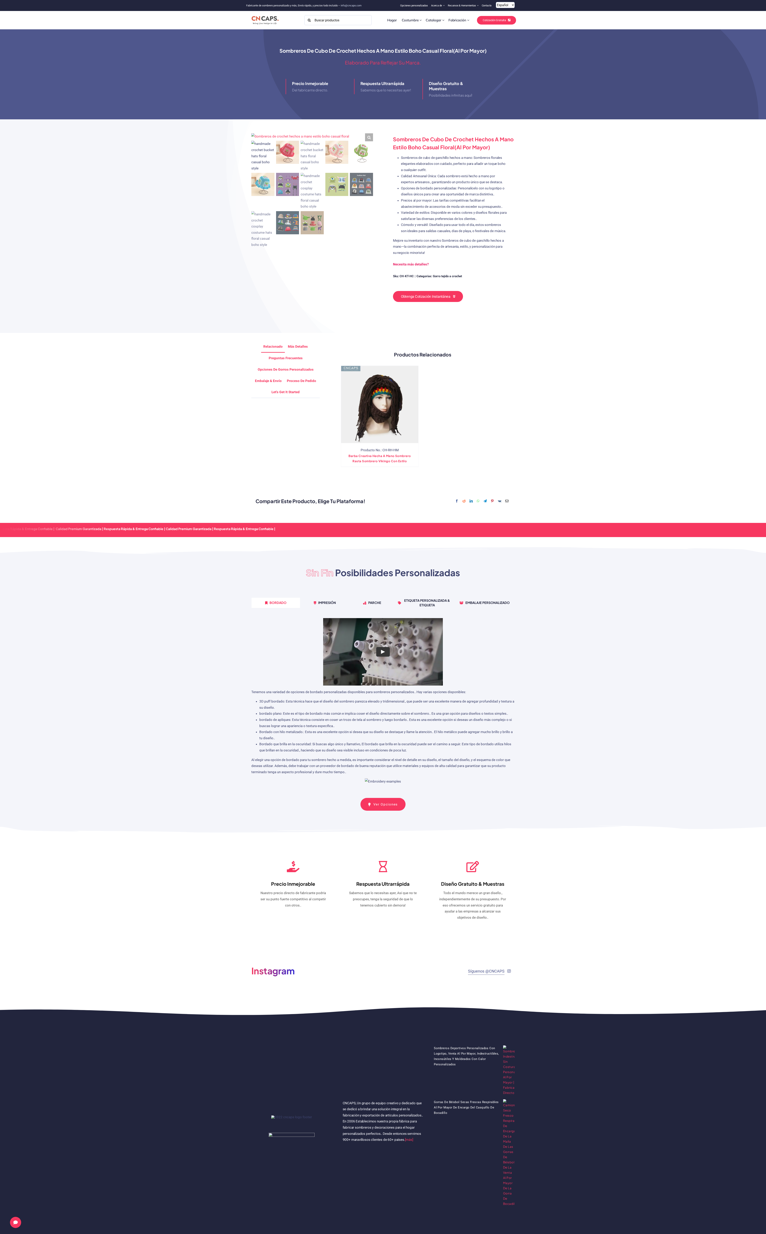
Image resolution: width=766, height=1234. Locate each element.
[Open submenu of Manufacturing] (468, 20)
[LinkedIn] (471, 501)
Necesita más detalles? (411, 264)
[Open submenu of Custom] (421, 20)
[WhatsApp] (478, 501)
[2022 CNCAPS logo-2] (265, 15)
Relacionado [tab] (273, 346)
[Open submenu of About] (444, 5)
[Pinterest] (492, 501)
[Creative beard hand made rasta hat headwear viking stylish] (379, 404)
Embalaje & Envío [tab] (268, 381)
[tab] (285, 392)
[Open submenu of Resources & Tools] (478, 5)
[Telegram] (485, 501)
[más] (409, 1140)
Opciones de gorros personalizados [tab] (286, 369)
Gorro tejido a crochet (447, 276)
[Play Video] (383, 652)
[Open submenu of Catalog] (443, 20)
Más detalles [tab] (298, 346)
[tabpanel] (383, 703)
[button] (369, 137)
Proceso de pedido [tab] (301, 381)
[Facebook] (456, 501)
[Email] (506, 501)
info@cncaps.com (351, 5)
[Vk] (499, 501)
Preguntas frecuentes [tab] (286, 358)
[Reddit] (464, 501)
